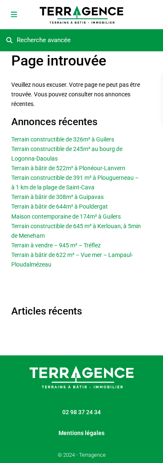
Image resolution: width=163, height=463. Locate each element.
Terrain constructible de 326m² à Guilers (62, 139)
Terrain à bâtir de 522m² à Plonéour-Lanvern (68, 168)
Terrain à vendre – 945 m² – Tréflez (56, 245)
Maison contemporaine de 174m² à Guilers (66, 216)
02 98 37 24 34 (81, 412)
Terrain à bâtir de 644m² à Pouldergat (59, 206)
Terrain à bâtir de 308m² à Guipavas (57, 197)
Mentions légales (81, 433)
